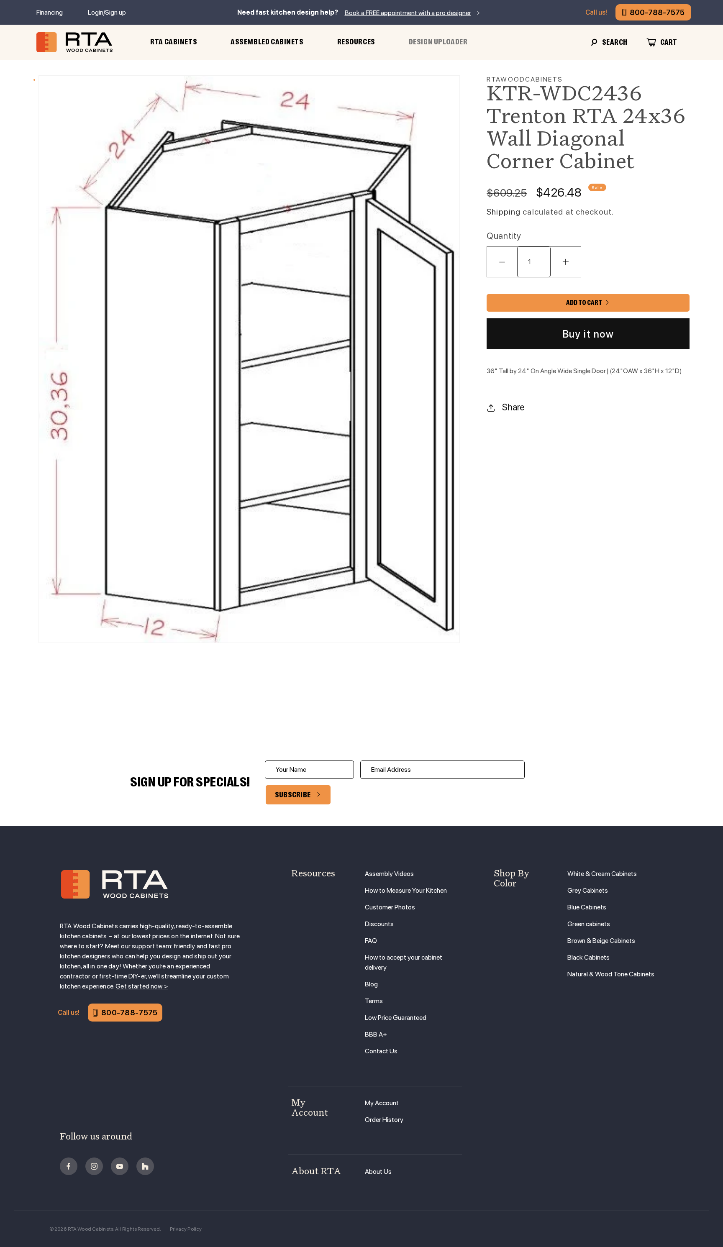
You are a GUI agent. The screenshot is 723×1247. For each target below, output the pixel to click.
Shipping (503, 212)
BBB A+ (376, 1034)
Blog (371, 984)
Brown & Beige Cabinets (601, 941)
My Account (382, 1103)
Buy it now (588, 334)
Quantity (504, 236)
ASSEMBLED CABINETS (267, 42)
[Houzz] (145, 1166)
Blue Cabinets (586, 907)
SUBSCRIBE (293, 795)
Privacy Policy (186, 1229)
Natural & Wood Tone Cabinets (610, 974)
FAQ (371, 941)
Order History (384, 1120)
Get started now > (141, 986)
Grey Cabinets (587, 890)
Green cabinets (588, 924)
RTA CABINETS (173, 42)
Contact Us (381, 1051)
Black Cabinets (588, 957)
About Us (378, 1171)
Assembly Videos (389, 874)
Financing (49, 12)
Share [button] (513, 407)
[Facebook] (68, 1166)
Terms (374, 1001)
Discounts (379, 924)
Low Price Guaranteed (395, 1018)
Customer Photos (390, 907)
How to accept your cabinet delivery (403, 962)
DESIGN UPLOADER (438, 42)
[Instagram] (94, 1166)
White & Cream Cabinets (602, 874)
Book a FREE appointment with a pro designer (408, 13)
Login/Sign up (107, 12)
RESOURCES (356, 42)
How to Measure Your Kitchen (406, 890)
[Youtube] (119, 1166)
